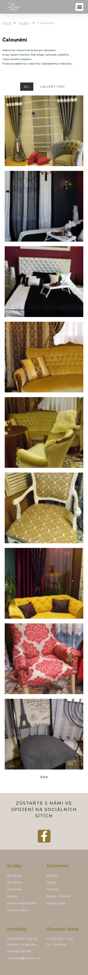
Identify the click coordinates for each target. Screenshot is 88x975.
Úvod (6, 23)
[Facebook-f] (44, 836)
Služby (24, 23)
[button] (79, 7)
